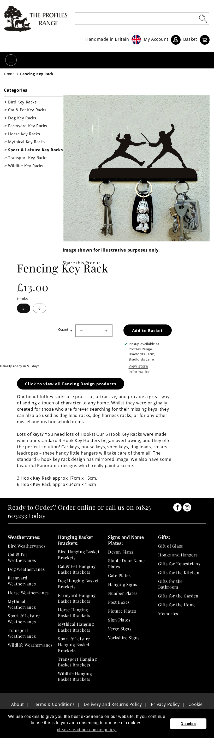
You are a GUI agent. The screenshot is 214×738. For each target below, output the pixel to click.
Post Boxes (119, 602)
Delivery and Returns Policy (113, 704)
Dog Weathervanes (26, 569)
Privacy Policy (165, 704)
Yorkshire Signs (124, 637)
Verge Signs (120, 628)
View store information (140, 369)
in (177, 507)
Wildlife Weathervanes (30, 645)
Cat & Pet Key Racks (27, 109)
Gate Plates (119, 575)
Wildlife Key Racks (25, 165)
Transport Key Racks (27, 157)
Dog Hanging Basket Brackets (78, 583)
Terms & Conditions (54, 704)
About (17, 704)
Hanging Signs (122, 584)
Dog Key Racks (22, 117)
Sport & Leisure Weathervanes (24, 618)
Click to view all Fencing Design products (70, 383)
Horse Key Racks (24, 133)
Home (9, 73)
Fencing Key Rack (37, 73)
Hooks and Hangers (178, 554)
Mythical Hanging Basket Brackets (76, 626)
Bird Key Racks (22, 101)
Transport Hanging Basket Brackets (77, 661)
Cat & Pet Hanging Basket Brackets (77, 569)
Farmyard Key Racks (27, 125)
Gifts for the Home (177, 604)
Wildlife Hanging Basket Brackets (75, 676)
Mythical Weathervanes (22, 604)
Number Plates (123, 593)
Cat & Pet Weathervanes (22, 557)
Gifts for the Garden (178, 595)
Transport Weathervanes (22, 633)
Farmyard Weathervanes (22, 580)
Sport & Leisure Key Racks (35, 149)
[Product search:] (203, 18)
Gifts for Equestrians (179, 563)
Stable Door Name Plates (126, 563)
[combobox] (142, 19)
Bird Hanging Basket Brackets (78, 554)
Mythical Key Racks (26, 141)
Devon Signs (120, 552)
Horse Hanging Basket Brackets (74, 612)
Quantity (65, 329)
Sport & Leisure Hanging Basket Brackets (74, 644)
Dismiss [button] (188, 724)
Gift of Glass (170, 546)
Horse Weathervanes (28, 592)
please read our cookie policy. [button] (87, 730)
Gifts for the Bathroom (170, 584)
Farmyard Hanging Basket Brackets (77, 598)
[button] (11, 60)
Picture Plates (122, 611)
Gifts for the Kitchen (179, 572)
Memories (168, 613)
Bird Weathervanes (26, 546)
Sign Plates (119, 620)
